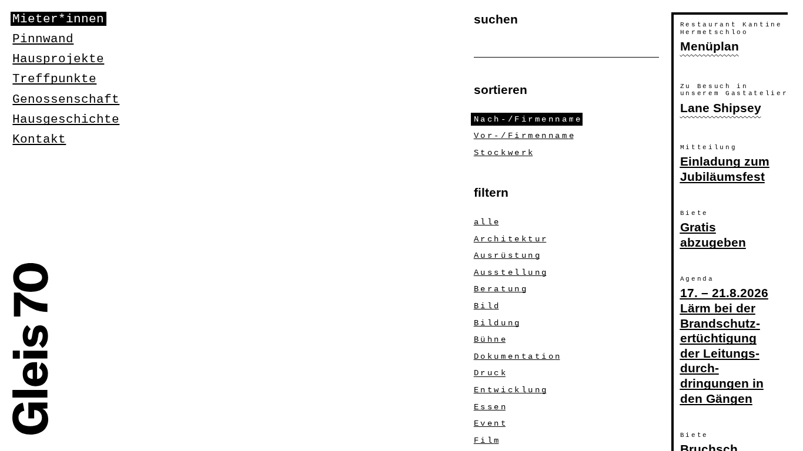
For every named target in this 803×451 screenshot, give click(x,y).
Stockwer (503, 152)
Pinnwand (42, 39)
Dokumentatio (517, 356)
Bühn (490, 339)
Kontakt (39, 139)
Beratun (500, 289)
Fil (486, 440)
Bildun (496, 323)
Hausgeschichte (65, 119)
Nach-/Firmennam (527, 119)
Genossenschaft (65, 99)
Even (490, 423)
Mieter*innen (58, 19)
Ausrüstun (507, 255)
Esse (490, 407)
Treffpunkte (54, 79)
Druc (490, 373)
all (486, 222)
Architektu (510, 239)
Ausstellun (510, 272)
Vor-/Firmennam (524, 135)
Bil (486, 306)
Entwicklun (510, 390)
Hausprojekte (58, 59)
